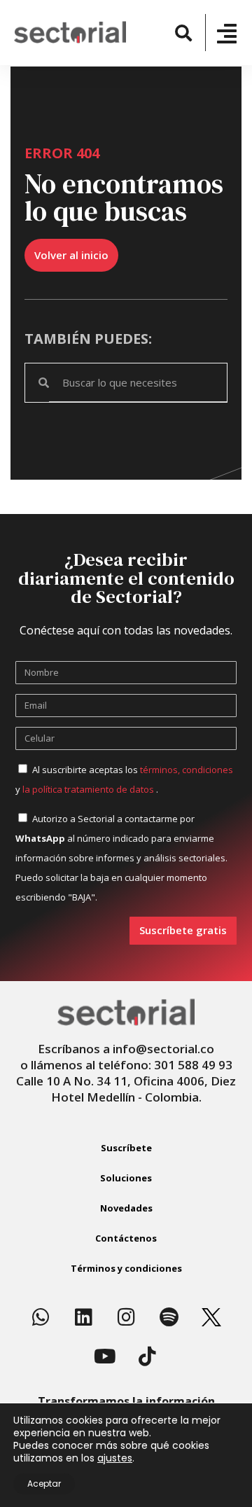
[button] (183, 32)
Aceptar (44, 1483)
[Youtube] (105, 1356)
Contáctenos (126, 1238)
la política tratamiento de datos (89, 789)
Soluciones (126, 1178)
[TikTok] (147, 1356)
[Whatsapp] (40, 1317)
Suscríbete (126, 1147)
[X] (211, 1317)
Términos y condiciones (126, 1268)
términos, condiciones (186, 769)
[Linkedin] (83, 1317)
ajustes (114, 1458)
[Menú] (227, 33)
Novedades (126, 1208)
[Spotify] (168, 1317)
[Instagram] (126, 1317)
